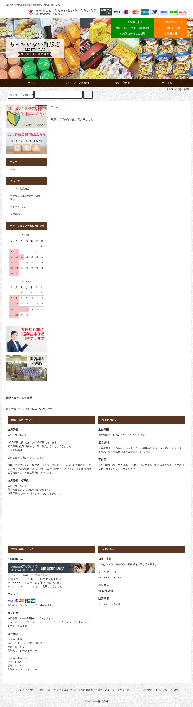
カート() (167, 82)
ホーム (32, 82)
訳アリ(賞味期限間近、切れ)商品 (25, 198)
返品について (71, 690)
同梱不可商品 (17, 207)
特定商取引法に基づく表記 (95, 690)
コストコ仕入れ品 (20, 188)
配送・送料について (50, 690)
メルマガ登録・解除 (150, 690)
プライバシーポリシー (124, 690)
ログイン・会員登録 (77, 82)
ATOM (174, 690)
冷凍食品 (15, 214)
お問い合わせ (122, 82)
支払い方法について (26, 690)
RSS (165, 690)
